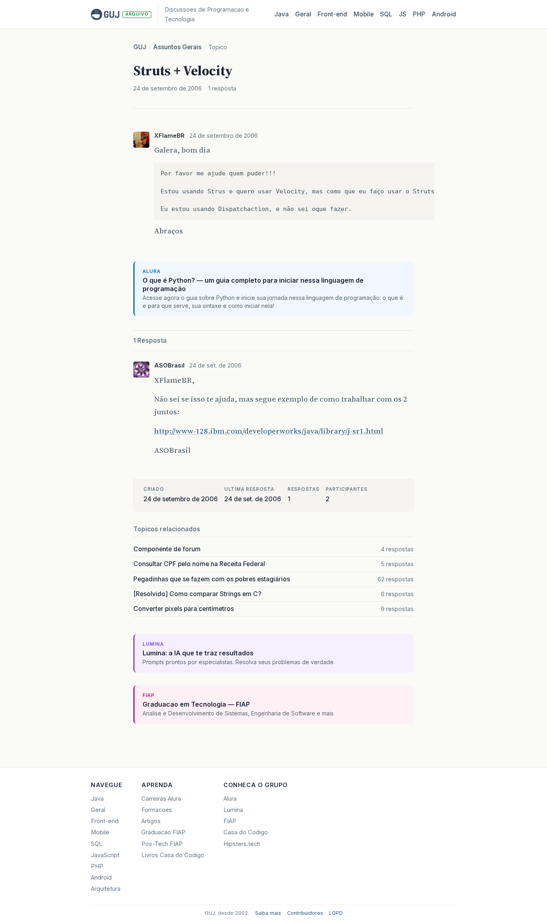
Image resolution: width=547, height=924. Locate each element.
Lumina (233, 810)
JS (402, 14)
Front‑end (332, 14)
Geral (303, 14)
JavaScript (105, 855)
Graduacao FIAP (163, 832)
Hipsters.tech (241, 844)
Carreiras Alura (161, 798)
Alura (230, 798)
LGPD (336, 913)
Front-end (105, 821)
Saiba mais (268, 913)
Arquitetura (106, 888)
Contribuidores (305, 913)
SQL (386, 14)
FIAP (229, 821)
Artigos (151, 821)
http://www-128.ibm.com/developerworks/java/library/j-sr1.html (268, 431)
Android (444, 14)
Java (281, 14)
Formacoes (156, 810)
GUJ (139, 47)
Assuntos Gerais (177, 47)
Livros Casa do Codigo (172, 855)
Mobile (364, 14)
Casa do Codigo (245, 832)
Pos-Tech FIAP (162, 844)
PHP (419, 14)
